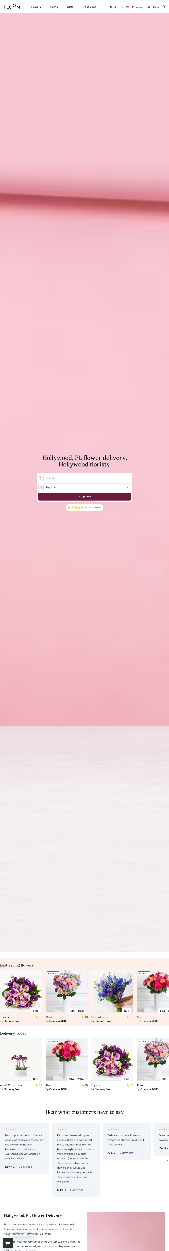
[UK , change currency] (122, 7)
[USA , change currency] (127, 7)
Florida (46, 1233)
